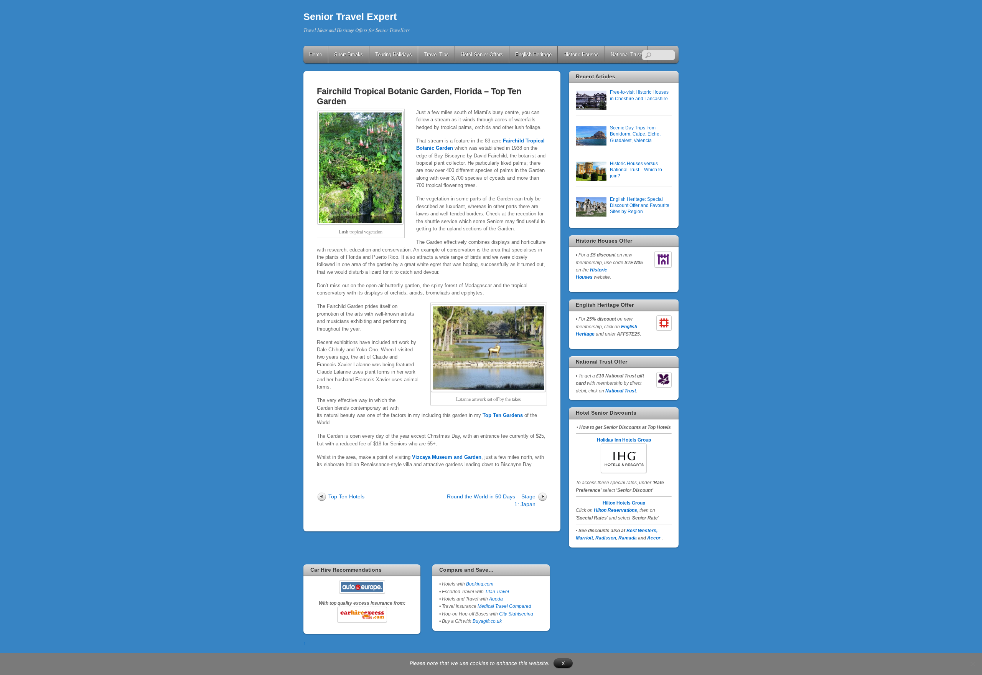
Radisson (605, 537)
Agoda (495, 598)
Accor (654, 537)
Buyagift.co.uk (487, 621)
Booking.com (479, 583)
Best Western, (641, 530)
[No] (972, 664)
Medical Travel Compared (504, 606)
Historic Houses (581, 54)
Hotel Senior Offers (482, 54)
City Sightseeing (516, 613)
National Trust (626, 54)
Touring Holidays (393, 54)
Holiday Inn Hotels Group (624, 439)
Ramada (627, 537)
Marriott (584, 537)
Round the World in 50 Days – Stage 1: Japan (491, 500)
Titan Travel (497, 591)
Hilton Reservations (615, 510)
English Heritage (533, 54)
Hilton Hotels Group (624, 502)
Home (315, 54)
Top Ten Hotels (346, 496)
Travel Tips (436, 54)
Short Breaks (348, 54)
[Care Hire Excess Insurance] (362, 614)
